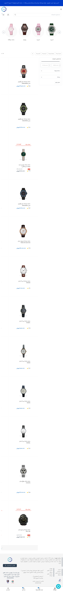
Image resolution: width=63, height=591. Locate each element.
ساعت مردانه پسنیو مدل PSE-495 (24, 530)
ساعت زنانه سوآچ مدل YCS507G (25, 482)
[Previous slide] (59, 32)
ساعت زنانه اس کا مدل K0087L (24, 322)
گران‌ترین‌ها (38, 53)
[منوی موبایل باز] (61, 9)
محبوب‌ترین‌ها (58, 53)
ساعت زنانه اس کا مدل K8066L (24, 442)
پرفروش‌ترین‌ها (51, 53)
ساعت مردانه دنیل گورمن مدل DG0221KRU (24, 204)
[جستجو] (15, 14)
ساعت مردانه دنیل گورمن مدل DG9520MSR (24, 82)
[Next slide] (3, 32)
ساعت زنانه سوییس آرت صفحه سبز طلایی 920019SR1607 (24, 165)
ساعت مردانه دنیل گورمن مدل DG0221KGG (24, 120)
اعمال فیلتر (57, 82)
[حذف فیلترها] (32, 53)
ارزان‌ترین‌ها (44, 53)
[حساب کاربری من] (8, 14)
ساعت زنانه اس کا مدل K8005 (24, 402)
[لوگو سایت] (4, 9)
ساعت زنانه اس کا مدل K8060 (24, 362)
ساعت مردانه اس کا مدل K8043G (24, 282)
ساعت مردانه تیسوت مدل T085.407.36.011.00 (24, 242)
